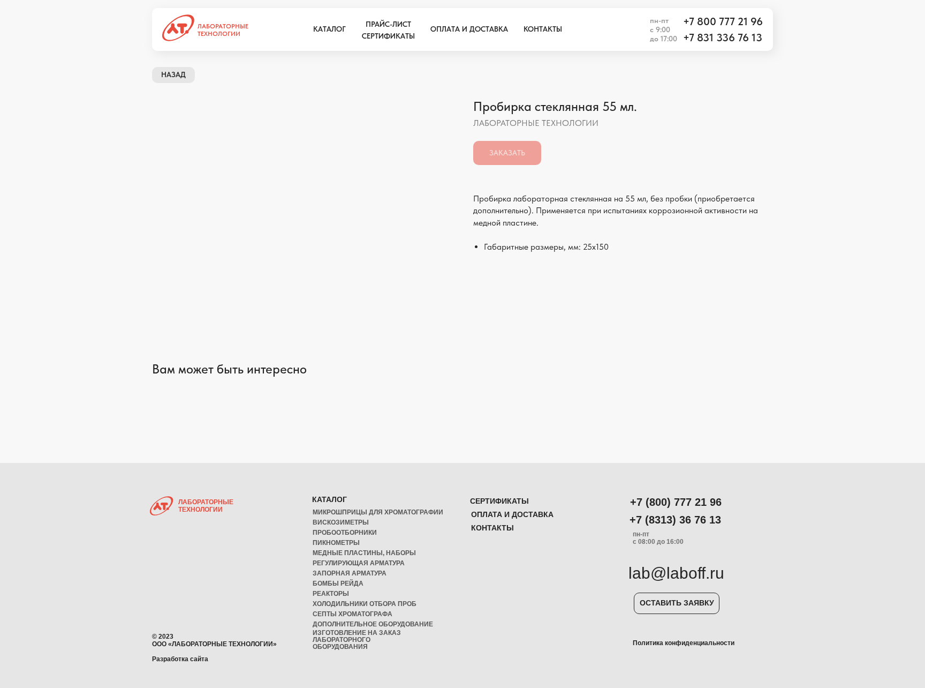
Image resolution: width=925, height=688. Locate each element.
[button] (676, 603)
